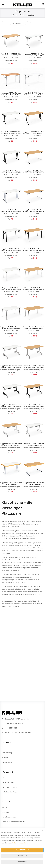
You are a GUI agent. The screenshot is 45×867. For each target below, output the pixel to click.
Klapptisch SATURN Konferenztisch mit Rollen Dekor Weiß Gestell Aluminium (11, 366)
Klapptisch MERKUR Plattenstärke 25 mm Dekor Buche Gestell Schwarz (34, 250)
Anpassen (22, 856)
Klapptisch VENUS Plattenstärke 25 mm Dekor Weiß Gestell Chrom (11, 211)
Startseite (14, 15)
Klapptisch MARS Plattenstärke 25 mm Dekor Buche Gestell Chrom (34, 288)
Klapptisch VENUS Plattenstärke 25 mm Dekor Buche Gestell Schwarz (34, 172)
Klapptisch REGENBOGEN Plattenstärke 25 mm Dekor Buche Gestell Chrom (11, 55)
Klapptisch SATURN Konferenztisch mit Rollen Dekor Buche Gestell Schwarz (34, 405)
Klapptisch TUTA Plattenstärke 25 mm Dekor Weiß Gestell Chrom (11, 327)
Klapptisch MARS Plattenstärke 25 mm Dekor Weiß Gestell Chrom (11, 288)
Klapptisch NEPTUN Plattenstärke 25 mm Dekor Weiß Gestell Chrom (33, 94)
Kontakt (4, 807)
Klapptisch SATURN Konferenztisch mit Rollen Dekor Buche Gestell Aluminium (34, 366)
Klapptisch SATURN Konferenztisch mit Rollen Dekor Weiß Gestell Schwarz (11, 405)
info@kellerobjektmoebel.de (14, 723)
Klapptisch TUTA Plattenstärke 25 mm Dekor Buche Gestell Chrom (34, 327)
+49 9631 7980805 (11, 728)
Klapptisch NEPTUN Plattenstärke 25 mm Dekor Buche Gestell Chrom (11, 94)
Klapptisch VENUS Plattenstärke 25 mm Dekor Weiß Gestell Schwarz (11, 172)
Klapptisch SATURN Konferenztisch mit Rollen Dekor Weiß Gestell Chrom (34, 444)
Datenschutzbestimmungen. (21, 843)
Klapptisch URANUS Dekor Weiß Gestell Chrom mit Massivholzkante (11, 483)
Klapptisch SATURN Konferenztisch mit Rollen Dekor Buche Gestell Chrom (11, 444)
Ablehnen (22, 862)
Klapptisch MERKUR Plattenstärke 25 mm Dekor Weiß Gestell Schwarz (11, 250)
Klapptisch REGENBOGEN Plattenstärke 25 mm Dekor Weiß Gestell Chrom (33, 55)
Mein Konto (5, 812)
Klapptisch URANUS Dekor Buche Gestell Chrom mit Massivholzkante (33, 483)
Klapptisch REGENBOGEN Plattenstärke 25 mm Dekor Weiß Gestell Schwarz (11, 133)
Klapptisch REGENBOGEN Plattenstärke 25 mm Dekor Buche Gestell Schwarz (33, 133)
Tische (22, 15)
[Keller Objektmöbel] (22, 5)
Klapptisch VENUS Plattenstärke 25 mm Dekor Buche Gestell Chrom (34, 211)
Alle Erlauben (22, 850)
